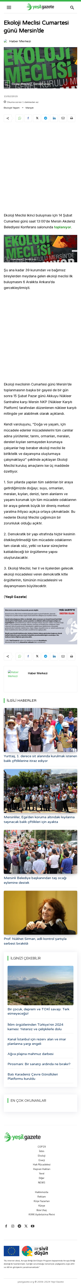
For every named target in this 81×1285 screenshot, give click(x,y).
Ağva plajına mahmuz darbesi (30, 1054)
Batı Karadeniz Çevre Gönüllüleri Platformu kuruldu (33, 1076)
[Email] (62, 118)
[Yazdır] (71, 118)
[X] (36, 118)
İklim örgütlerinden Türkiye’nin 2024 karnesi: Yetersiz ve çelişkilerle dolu (35, 1027)
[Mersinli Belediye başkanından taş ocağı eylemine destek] (40, 852)
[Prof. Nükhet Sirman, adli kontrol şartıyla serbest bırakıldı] (40, 913)
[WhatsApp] (19, 118)
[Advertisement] (40, 168)
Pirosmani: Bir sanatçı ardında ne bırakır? (39, 1064)
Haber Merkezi (20, 41)
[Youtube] (32, 1226)
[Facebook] (28, 118)
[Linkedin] (54, 118)
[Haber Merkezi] (6, 41)
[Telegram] (45, 118)
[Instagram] (12, 1226)
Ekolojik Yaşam (12, 107)
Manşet (30, 107)
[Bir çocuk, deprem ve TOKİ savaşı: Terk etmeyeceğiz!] (40, 985)
